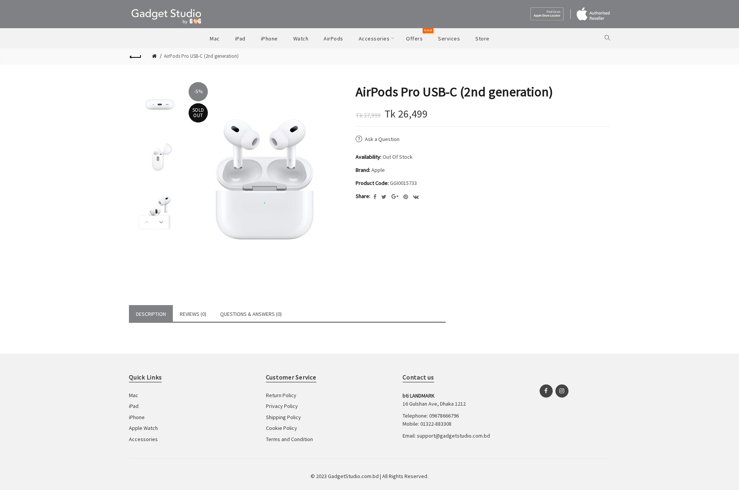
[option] (154, 104)
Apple (378, 169)
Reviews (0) (193, 313)
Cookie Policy (281, 428)
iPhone (137, 417)
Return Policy (281, 395)
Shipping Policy (283, 417)
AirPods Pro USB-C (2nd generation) (201, 56)
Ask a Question (382, 139)
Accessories (143, 439)
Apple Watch (143, 428)
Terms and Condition (289, 439)
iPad (134, 406)
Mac (133, 395)
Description (151, 313)
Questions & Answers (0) (251, 313)
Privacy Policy (282, 406)
